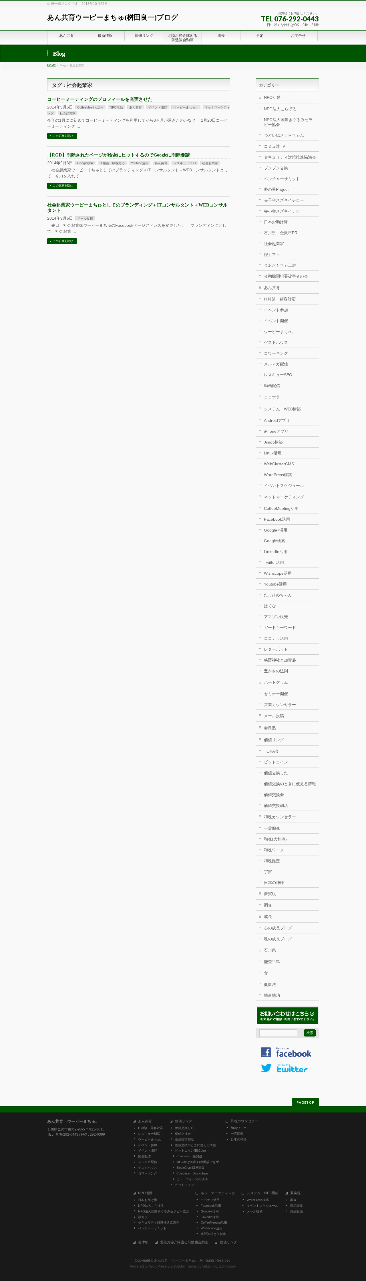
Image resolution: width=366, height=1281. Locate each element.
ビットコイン (276, 762)
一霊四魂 (272, 828)
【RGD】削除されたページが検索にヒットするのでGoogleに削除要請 (118, 155)
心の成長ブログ (278, 928)
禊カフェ (272, 254)
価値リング (274, 739)
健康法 (270, 984)
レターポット (276, 649)
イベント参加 (276, 310)
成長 (268, 916)
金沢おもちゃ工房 (280, 265)
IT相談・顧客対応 (112, 163)
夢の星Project (276, 189)
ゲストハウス (276, 342)
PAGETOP (306, 1102)
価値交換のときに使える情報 (290, 783)
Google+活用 (275, 530)
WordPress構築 (278, 474)
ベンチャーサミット (282, 179)
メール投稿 (85, 218)
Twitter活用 (274, 562)
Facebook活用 (277, 519)
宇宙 (268, 871)
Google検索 (85, 163)
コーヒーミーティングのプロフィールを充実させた (99, 99)
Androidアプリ (277, 420)
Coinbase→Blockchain (192, 1173)
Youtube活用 (139, 163)
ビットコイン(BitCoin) (190, 1150)
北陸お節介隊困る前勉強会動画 (184, 1242)
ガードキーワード (280, 627)
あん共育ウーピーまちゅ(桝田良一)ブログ (112, 17)
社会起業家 (67, 113)
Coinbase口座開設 (189, 1156)
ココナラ (272, 397)
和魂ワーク (274, 850)
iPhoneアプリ (276, 431)
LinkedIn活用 (275, 551)
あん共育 (135, 107)
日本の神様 (274, 882)
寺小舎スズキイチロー (284, 211)
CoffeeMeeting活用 (90, 107)
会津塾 (270, 727)
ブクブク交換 (276, 168)
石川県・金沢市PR (280, 232)
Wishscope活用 (278, 573)
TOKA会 (271, 751)
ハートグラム (276, 682)
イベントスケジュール (284, 485)
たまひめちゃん (278, 595)
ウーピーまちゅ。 (185, 107)
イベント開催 (157, 107)
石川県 (270, 950)
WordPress (157, 1266)
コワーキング (276, 353)
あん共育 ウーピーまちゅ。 (176, 1260)
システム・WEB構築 (282, 409)
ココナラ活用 (276, 638)
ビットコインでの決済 (192, 1179)
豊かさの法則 (276, 671)
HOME (51, 65)
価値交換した (276, 773)
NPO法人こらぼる (280, 109)
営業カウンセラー (280, 704)
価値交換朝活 (276, 805)
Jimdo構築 (273, 442)
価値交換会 (274, 794)
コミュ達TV (274, 146)
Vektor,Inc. (210, 1266)
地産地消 (272, 995)
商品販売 (296, 1211)
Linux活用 (273, 453)
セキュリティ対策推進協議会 (290, 157)
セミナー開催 (276, 693)
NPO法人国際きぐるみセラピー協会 (288, 122)
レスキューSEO (185, 163)
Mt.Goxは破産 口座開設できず (197, 1162)
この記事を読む (63, 135)
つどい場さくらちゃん (284, 135)
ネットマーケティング (284, 497)
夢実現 (270, 893)
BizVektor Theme (183, 1266)
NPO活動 (116, 107)
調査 (268, 905)
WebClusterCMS (279, 464)
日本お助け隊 (276, 222)
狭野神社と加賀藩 (280, 660)
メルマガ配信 (276, 364)
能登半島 (272, 961)
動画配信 (272, 385)
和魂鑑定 (272, 861)
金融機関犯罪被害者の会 (286, 276)
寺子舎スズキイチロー (284, 200)
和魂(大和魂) (275, 839)
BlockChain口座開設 (190, 1167)
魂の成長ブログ (278, 939)
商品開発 (296, 1205)
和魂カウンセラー (280, 817)
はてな (270, 606)
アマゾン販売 (276, 616)
